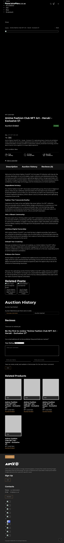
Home (7, 27)
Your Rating (9, 343)
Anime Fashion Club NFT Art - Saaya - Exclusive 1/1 (50, 405)
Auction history (29, 167)
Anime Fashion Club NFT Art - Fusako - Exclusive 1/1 (12, 405)
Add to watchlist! (12, 160)
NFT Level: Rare (9, 114)
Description (12, 167)
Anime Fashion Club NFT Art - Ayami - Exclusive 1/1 (12, 441)
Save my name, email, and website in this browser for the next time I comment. (29, 364)
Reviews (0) (47, 167)
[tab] (12, 167)
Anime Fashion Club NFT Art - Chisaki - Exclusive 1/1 (31, 405)
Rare (10, 137)
